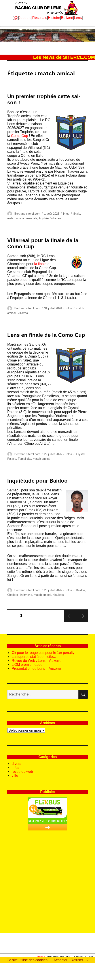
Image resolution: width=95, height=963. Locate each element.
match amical (16, 218)
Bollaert (67, 18)
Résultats (39, 18)
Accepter (60, 960)
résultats (31, 218)
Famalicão (24, 458)
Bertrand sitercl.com (27, 213)
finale (76, 213)
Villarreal (55, 218)
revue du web (22, 771)
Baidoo (80, 590)
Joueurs (25, 18)
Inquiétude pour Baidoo (37, 481)
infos (66, 213)
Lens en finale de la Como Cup (46, 335)
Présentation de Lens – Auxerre (36, 668)
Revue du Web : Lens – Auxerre (36, 660)
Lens (78, 18)
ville (15, 775)
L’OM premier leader (28, 664)
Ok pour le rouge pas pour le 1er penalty (43, 653)
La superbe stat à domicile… (34, 657)
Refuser (77, 960)
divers (16, 764)
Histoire (54, 18)
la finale (40, 264)
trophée (44, 218)
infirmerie (26, 594)
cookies (40, 957)
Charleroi (13, 594)
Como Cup (19, 136)
